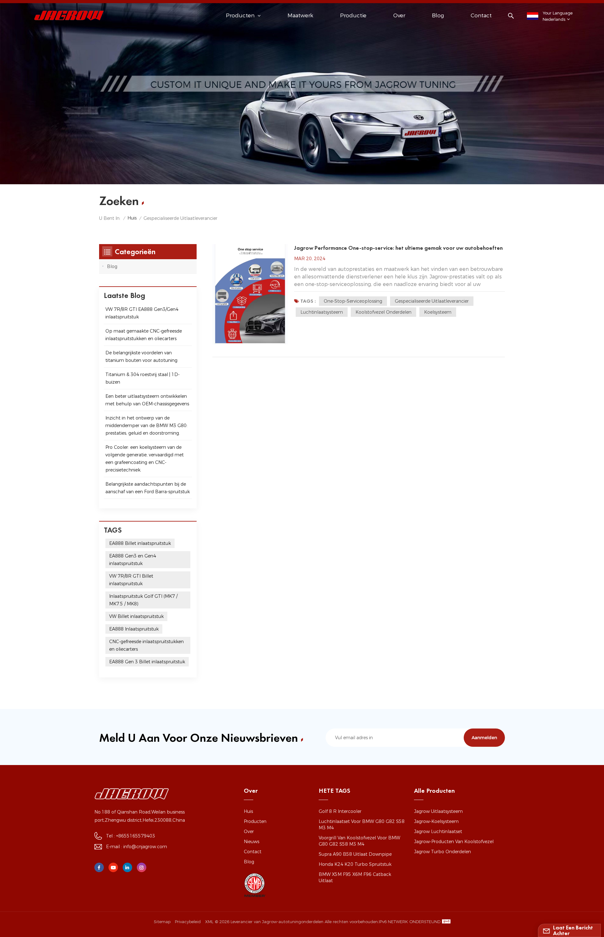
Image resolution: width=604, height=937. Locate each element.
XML (209, 921)
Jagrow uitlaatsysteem (438, 811)
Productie (353, 15)
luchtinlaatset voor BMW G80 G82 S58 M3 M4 (362, 825)
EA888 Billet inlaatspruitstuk (140, 543)
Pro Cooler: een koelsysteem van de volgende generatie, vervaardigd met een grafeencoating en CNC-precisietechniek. (144, 458)
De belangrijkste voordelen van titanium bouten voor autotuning (141, 356)
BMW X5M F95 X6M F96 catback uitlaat (355, 877)
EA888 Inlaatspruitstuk (134, 629)
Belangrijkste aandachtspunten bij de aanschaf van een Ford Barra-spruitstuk (147, 487)
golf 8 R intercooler (340, 811)
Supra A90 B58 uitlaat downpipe (355, 854)
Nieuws (251, 841)
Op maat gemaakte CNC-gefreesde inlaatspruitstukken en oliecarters (143, 334)
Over (399, 15)
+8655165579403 (135, 836)
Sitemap (162, 921)
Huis (132, 218)
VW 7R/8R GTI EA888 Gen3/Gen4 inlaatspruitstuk (141, 313)
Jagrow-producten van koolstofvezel (454, 841)
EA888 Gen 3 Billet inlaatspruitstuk (147, 662)
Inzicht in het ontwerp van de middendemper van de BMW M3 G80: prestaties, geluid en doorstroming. (146, 425)
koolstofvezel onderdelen (383, 312)
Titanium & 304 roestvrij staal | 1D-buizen (142, 378)
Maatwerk (300, 15)
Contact (481, 15)
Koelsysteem (437, 312)
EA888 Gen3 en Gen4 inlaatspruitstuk (132, 559)
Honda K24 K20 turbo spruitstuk (355, 864)
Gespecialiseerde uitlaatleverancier (432, 301)
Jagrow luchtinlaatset (438, 831)
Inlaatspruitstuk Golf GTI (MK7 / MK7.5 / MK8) (143, 600)
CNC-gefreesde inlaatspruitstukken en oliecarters (146, 645)
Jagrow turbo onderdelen (442, 851)
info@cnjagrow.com (145, 846)
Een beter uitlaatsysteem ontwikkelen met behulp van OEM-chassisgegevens (147, 400)
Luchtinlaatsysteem (321, 312)
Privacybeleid (188, 921)
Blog (438, 15)
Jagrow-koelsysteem (436, 821)
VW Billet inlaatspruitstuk (136, 616)
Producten (255, 821)
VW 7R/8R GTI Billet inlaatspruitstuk (131, 579)
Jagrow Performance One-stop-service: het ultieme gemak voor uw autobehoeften (398, 247)
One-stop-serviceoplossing (353, 301)
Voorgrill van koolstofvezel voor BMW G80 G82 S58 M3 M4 (359, 841)
